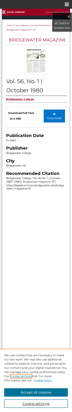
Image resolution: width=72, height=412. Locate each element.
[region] (36, 380)
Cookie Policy (43, 380)
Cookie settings (21, 376)
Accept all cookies (36, 392)
